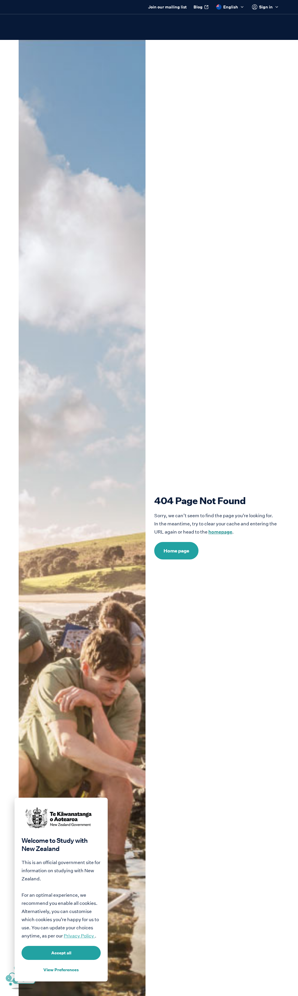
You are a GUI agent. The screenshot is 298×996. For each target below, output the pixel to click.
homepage (220, 532)
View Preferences (61, 969)
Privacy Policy (79, 936)
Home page (176, 551)
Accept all (61, 953)
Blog (198, 7)
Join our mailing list (167, 7)
